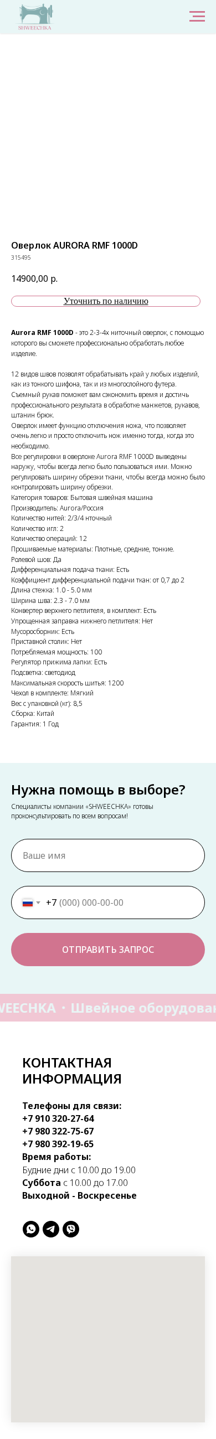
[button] (105, 301)
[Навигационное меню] (197, 16)
